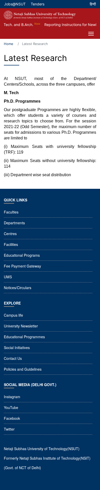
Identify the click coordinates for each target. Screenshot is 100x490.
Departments (14, 222)
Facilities (11, 244)
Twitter (9, 429)
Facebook (12, 418)
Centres (10, 233)
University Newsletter (21, 325)
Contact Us (13, 358)
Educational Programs (22, 255)
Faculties (11, 212)
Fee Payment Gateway (22, 266)
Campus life (13, 315)
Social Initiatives (17, 347)
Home (8, 44)
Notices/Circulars (17, 287)
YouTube (11, 407)
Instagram (12, 396)
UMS (8, 276)
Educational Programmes (24, 336)
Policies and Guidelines (23, 369)
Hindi (93, 5)
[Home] (40, 15)
